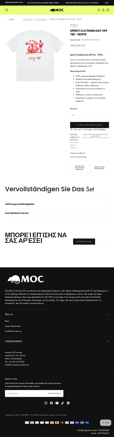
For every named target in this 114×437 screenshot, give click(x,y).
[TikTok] (62, 403)
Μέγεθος (74, 108)
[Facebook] (51, 403)
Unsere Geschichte (12, 326)
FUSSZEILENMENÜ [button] (13, 341)
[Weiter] (107, 241)
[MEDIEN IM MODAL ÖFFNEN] (61, 79)
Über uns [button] (9, 314)
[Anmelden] (103, 10)
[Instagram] (46, 403)
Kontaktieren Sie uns (13, 331)
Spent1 (74, 25)
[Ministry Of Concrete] (26, 279)
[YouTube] (57, 403)
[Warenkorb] (108, 10)
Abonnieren (54, 393)
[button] (6, 10)
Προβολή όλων (84, 241)
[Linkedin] (68, 403)
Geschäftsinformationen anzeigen (95, 135)
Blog (7, 321)
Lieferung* (82, 153)
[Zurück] (101, 241)
